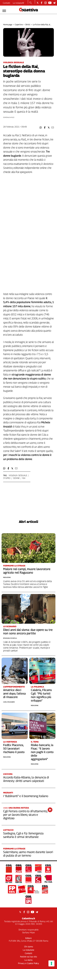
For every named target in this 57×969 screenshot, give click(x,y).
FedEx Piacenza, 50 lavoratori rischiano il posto (14, 748)
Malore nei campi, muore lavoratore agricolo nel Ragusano (26, 570)
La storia (28, 960)
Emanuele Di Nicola (10, 638)
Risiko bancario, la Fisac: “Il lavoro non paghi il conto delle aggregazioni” (42, 752)
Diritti (27, 24)
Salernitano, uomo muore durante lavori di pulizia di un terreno (28, 853)
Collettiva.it (28, 918)
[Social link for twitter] (37, 3)
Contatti (6, 3)
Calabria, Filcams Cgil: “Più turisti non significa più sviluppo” (41, 695)
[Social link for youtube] (49, 3)
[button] (41, 127)
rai (23, 478)
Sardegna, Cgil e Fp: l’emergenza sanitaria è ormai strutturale (23, 835)
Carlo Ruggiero (9, 702)
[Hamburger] (4, 11)
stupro (6, 478)
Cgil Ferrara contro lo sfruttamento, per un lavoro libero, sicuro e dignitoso (25, 814)
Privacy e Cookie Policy (28, 963)
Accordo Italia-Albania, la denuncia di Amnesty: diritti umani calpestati (26, 779)
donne (16, 478)
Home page (7, 24)
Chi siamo (28, 946)
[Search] (30, 3)
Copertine (19, 24)
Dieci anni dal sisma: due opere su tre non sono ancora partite (28, 631)
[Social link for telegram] (54, 3)
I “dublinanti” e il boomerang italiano (25, 796)
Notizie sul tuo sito (28, 956)
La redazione (18, 3)
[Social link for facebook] (41, 3)
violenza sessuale (18, 475)
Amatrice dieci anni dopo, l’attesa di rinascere (14, 693)
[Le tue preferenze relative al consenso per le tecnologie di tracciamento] (51, 963)
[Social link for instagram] (45, 3)
